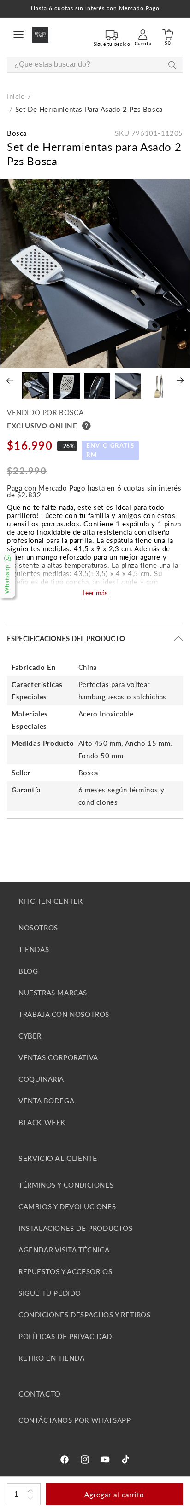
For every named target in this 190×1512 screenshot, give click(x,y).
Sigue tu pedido (49, 1293)
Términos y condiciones (65, 1185)
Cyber (30, 1036)
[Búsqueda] (172, 65)
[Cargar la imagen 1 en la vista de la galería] (36, 386)
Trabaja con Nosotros (63, 1014)
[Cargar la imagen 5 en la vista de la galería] (159, 386)
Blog (28, 971)
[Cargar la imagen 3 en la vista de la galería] (97, 386)
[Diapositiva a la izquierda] (10, 380)
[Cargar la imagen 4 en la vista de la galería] (128, 386)
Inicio (16, 96)
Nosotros (38, 927)
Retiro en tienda (51, 1358)
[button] (18, 34)
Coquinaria (41, 1079)
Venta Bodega (46, 1100)
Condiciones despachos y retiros (84, 1314)
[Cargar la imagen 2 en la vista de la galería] (66, 386)
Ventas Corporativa (58, 1057)
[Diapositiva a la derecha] (180, 380)
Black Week (41, 1122)
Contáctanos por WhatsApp (74, 1420)
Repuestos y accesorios (65, 1271)
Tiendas (33, 949)
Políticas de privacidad (65, 1336)
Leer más (95, 593)
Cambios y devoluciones (67, 1206)
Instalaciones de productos (75, 1228)
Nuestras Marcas (52, 992)
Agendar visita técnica (63, 1250)
